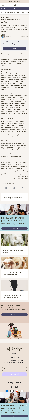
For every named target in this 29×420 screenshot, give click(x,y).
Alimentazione (17, 12)
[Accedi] (26, 5)
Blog (2, 12)
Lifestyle (8, 17)
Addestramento (9, 12)
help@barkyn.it (14, 383)
